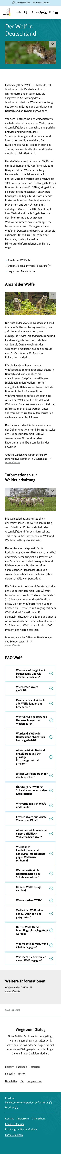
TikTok (21, 1073)
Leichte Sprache (42, 3)
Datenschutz (38, 1118)
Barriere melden (14, 1134)
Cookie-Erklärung (14, 1124)
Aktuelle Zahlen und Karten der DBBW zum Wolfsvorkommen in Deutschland (26, 458)
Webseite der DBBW (17, 989)
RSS (22, 1081)
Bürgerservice (34, 1081)
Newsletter (11, 1081)
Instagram (34, 1066)
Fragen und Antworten (20, 271)
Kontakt (9, 1118)
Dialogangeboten (30, 1049)
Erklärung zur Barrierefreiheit (21, 1129)
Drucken (9, 1107)
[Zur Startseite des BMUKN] (6, 12)
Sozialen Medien (38, 1053)
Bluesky (9, 1066)
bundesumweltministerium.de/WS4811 (26, 1102)
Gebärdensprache (23, 3)
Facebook (21, 1066)
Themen (35, 13)
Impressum (22, 1118)
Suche (18, 12)
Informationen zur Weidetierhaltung (28, 265)
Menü (51, 12)
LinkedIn (10, 1073)
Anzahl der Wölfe (18, 260)
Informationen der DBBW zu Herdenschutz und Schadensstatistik (28, 641)
